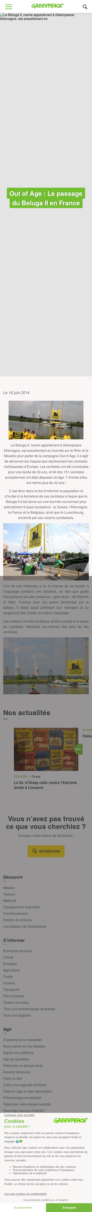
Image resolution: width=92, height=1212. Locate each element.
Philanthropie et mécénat (22, 1097)
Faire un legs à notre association (27, 1091)
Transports (11, 989)
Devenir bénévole (16, 1071)
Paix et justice (13, 995)
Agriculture (11, 970)
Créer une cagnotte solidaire (24, 1084)
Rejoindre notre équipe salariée (27, 1104)
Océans (9, 983)
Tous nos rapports (16, 1015)
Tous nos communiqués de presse (29, 1008)
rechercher (49, 851)
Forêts (8, 976)
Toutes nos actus (16, 1002)
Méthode (9, 900)
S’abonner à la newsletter (22, 1039)
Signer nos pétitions (18, 1052)
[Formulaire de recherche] (85, 6)
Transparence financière (21, 906)
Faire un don (12, 1078)
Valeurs (9, 894)
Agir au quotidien (16, 1059)
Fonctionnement (15, 913)
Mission (9, 887)
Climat (8, 957)
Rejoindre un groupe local (23, 1065)
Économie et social (17, 950)
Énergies (10, 963)
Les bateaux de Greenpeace (24, 926)
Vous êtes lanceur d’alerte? (24, 1110)
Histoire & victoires (17, 919)
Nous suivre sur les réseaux (24, 1046)
